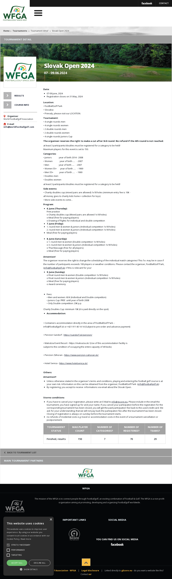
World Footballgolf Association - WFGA (55, 570)
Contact (164, 3)
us (90, 574)
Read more (26, 539)
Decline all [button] (40, 563)
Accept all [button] (17, 563)
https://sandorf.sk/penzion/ (78, 334)
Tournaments (20, 30)
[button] (28, 569)
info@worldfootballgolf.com (19, 127)
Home (6, 30)
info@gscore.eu (120, 401)
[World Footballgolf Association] (86, 473)
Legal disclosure (90, 570)
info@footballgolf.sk (54, 267)
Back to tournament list (21, 452)
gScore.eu (126, 570)
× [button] (51, 519)
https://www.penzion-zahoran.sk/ (81, 355)
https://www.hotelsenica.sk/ (73, 363)
